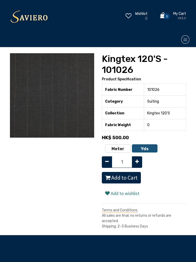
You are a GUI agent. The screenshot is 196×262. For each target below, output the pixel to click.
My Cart (179, 14)
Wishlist (141, 14)
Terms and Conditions (120, 210)
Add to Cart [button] (124, 177)
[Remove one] (107, 162)
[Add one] (137, 162)
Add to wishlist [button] (124, 193)
